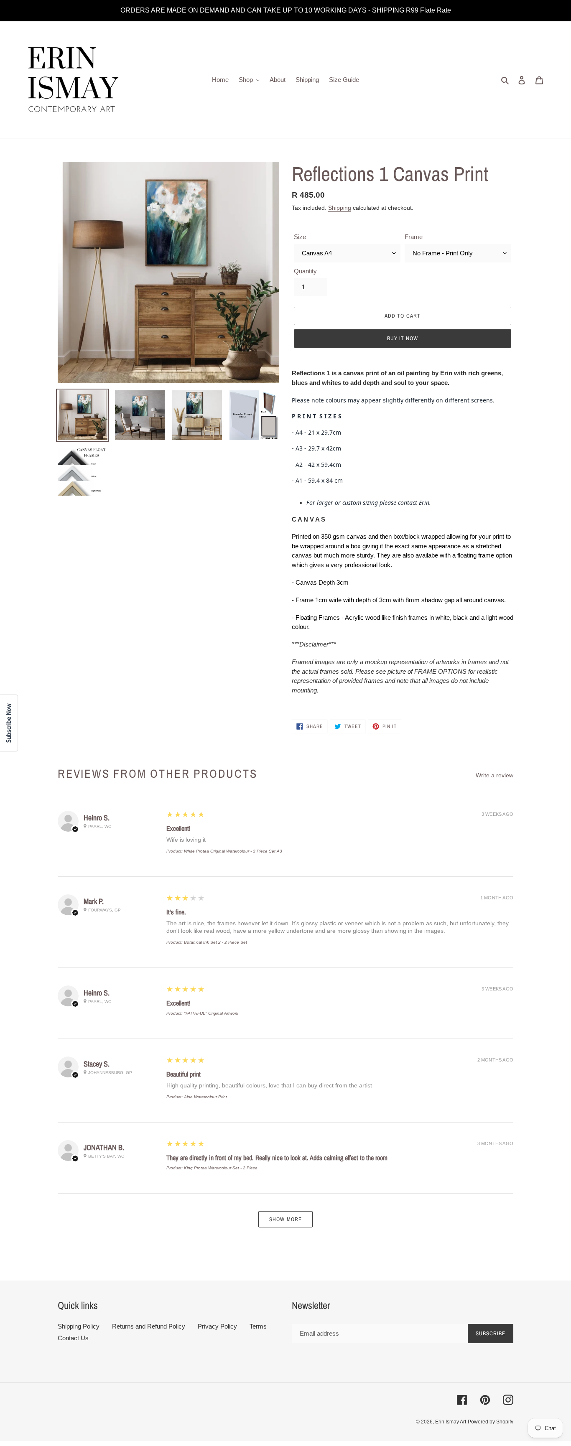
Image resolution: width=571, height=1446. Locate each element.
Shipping (339, 207)
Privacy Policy (217, 1326)
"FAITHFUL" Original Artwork (211, 1013)
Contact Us (73, 1338)
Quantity (305, 271)
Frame (414, 236)
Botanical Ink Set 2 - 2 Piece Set (215, 942)
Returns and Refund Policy (148, 1326)
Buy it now (402, 338)
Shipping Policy (78, 1326)
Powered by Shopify (490, 1422)
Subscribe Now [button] (9, 723)
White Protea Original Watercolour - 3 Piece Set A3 (233, 851)
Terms (258, 1326)
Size (300, 236)
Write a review (494, 775)
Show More (285, 1219)
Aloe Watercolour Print (205, 1097)
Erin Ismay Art (450, 1422)
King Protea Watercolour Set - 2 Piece (220, 1168)
